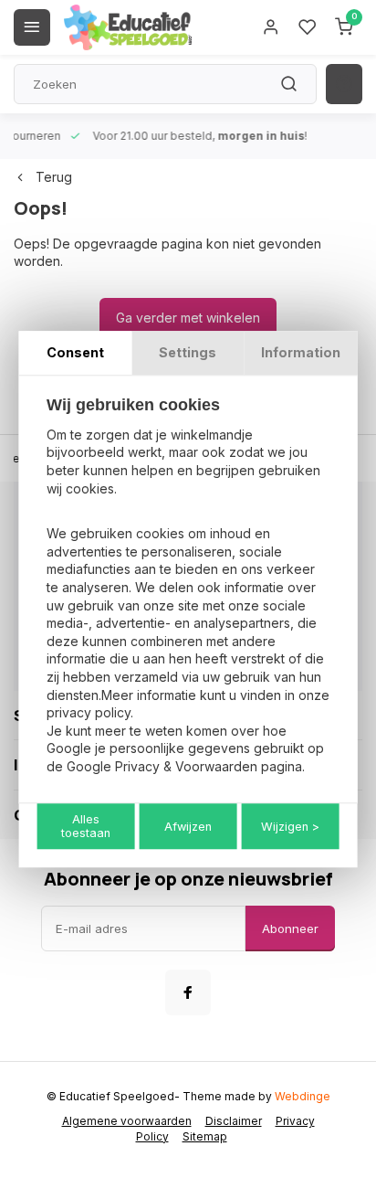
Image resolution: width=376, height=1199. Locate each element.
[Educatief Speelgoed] (128, 27)
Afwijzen (188, 826)
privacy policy (89, 712)
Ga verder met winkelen (188, 317)
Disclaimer (233, 1121)
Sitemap (205, 1136)
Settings (187, 352)
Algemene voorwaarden (127, 1121)
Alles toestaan (85, 827)
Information (300, 352)
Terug (54, 177)
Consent (75, 352)
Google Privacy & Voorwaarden (162, 766)
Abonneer (290, 928)
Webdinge (302, 1096)
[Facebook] (188, 992)
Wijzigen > (290, 826)
